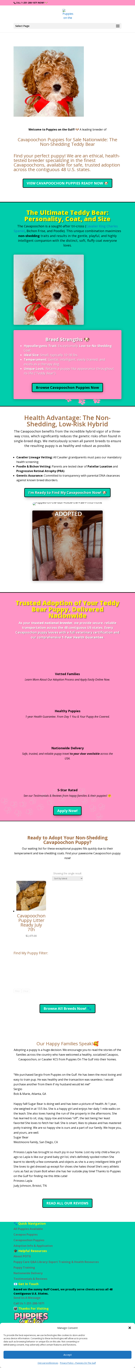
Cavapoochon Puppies (29, 1240)
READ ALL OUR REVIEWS (67, 1203)
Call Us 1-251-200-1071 (29, 1303)
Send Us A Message (27, 1298)
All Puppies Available (28, 1229)
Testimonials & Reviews (30, 1279)
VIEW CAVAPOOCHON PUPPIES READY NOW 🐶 (67, 183)
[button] (129, 1328)
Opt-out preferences (48, 1362)
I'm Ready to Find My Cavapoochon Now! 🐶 (67, 492)
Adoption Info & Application (33, 1246)
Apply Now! (67, 810)
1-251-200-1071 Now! (32, 2)
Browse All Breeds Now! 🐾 (67, 1008)
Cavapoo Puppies (26, 1234)
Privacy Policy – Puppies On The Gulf (78, 1362)
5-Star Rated (67, 790)
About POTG (22, 1256)
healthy (87, 1055)
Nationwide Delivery (67, 748)
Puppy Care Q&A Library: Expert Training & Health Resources (56, 1262)
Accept (67, 1354)
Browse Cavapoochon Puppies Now (67, 387)
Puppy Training (24, 1267)
